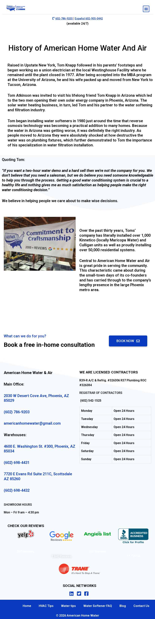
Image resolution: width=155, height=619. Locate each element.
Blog (122, 606)
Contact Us (141, 606)
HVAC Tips (46, 606)
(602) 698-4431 (16, 462)
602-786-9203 (64, 18)
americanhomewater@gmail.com (32, 423)
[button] (146, 9)
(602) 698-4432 (16, 490)
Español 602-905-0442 (89, 18)
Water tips (68, 606)
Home (27, 606)
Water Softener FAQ (97, 606)
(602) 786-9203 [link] (16, 412)
